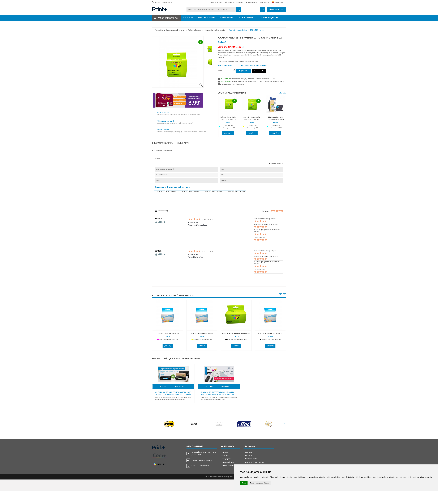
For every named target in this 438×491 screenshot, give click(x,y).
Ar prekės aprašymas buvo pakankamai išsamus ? (267, 231)
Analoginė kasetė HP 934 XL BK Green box (236, 333)
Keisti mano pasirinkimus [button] (259, 483)
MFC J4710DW (206, 192)
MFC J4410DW (171, 192)
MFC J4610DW (194, 192)
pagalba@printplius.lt (205, 460)
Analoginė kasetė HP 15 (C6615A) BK (270, 333)
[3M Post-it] (169, 424)
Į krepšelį (244, 71)
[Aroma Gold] (269, 424)
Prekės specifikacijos (226, 65)
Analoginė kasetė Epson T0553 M (168, 333)
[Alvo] (244, 424)
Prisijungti (226, 452)
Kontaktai (248, 455)
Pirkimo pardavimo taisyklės (254, 462)
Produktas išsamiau (162, 143)
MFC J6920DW (240, 192)
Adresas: (203, 453)
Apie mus (248, 452)
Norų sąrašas (227, 459)
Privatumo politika (251, 459)
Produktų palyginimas (230, 465)
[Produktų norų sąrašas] (262, 71)
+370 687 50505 (166, 2)
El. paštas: (201, 460)
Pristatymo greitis (259, 237)
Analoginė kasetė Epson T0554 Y (202, 333)
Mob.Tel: (200, 466)
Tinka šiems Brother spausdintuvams (254, 65)
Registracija (226, 455)
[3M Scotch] (194, 424)
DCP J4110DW (159, 192)
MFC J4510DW (183, 192)
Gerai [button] (244, 483)
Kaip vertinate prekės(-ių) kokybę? (265, 219)
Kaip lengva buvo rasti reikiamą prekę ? (266, 224)
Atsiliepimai (183, 143)
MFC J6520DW (217, 192)
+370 (204, 466)
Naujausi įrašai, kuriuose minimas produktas (177, 358)
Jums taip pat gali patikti (232, 93)
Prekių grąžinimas (228, 462)
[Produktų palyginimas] (255, 71)
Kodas (272, 164)
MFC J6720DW (229, 192)
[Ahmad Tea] (219, 424)
